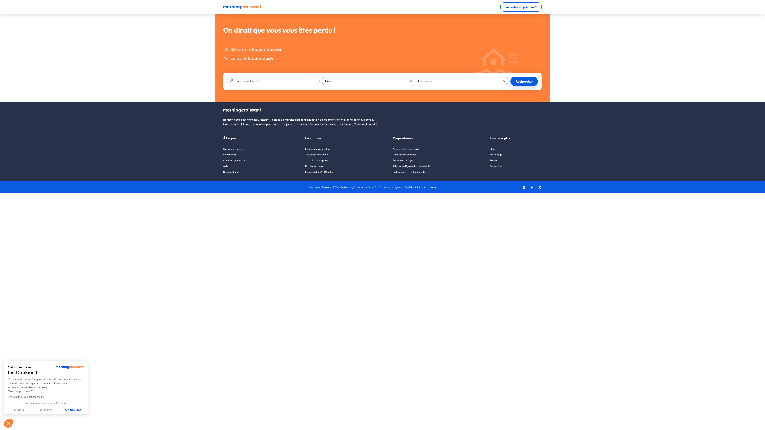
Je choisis (46, 409)
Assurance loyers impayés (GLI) (409, 148)
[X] (540, 187)
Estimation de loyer (403, 160)
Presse (493, 160)
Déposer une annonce (404, 154)
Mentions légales (392, 187)
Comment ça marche (234, 160)
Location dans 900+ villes (319, 171)
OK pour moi (73, 409)
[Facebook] (532, 187)
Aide (225, 166)
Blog (492, 148)
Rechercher (524, 81)
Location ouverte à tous (317, 148)
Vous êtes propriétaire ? (521, 7)
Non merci (17, 409)
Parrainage (496, 154)
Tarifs (377, 187)
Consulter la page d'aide (251, 58)
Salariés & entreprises (316, 160)
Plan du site (430, 187)
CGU (368, 187)
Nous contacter (231, 171)
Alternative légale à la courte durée (411, 166)
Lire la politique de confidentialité (26, 397)
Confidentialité (412, 187)
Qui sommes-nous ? (233, 148)
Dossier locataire (314, 166)
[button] (8, 423)
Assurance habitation (316, 154)
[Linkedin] (524, 187)
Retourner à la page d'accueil (256, 49)
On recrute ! (229, 154)
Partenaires (496, 166)
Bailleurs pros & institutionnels (409, 171)
